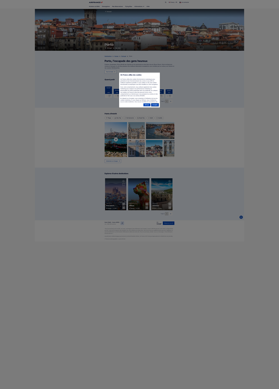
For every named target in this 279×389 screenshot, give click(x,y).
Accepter (155, 104)
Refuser (147, 104)
